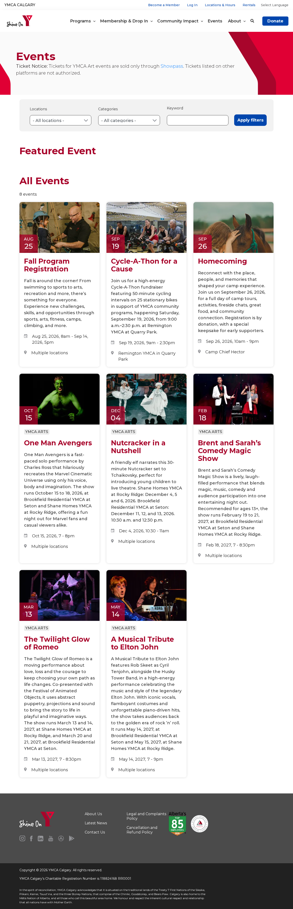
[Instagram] (22, 838)
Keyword (175, 108)
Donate (275, 21)
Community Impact (179, 21)
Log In (192, 5)
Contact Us (95, 832)
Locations (38, 109)
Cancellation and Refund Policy (142, 829)
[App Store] (61, 838)
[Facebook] (31, 838)
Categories (108, 109)
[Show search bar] (252, 21)
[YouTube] (50, 838)
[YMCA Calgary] (20, 21)
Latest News (96, 823)
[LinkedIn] (40, 838)
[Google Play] (71, 838)
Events (215, 21)
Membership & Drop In (125, 21)
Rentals (249, 5)
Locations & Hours (220, 5)
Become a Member (164, 5)
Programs (81, 21)
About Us (93, 814)
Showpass (172, 66)
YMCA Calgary (20, 5)
